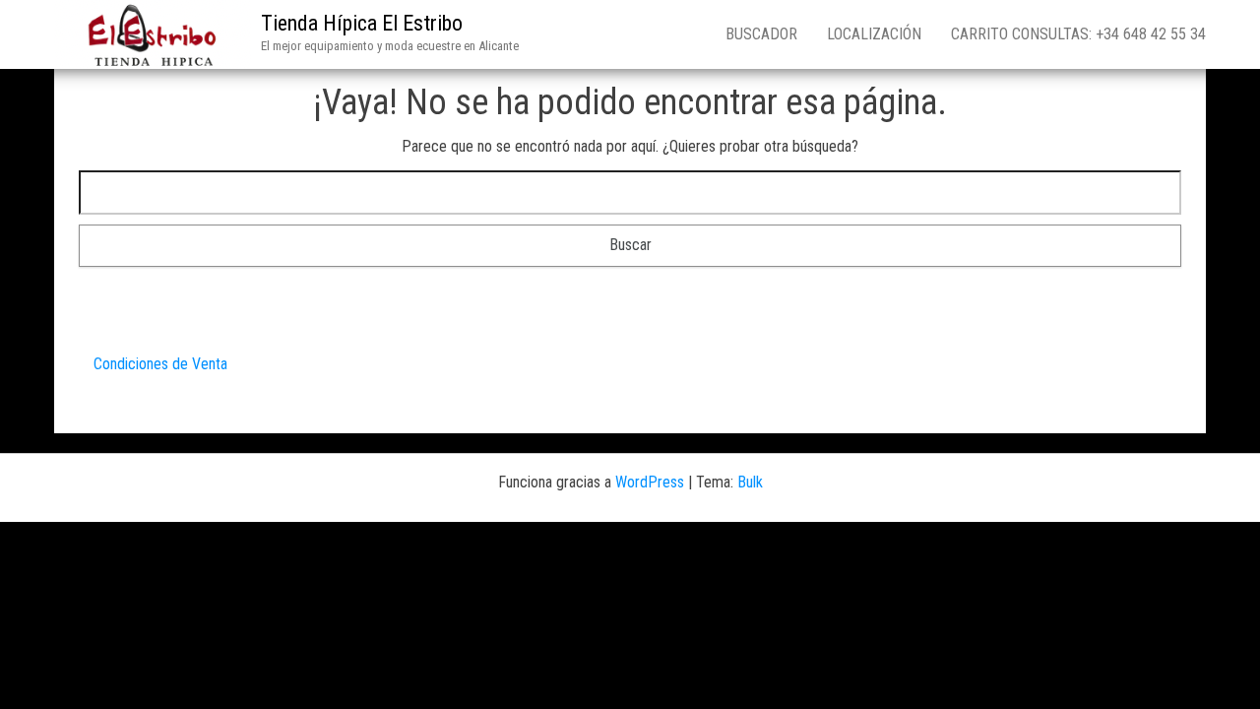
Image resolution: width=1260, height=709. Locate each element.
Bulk (750, 482)
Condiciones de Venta (160, 363)
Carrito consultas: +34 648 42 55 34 (1078, 34)
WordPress (649, 482)
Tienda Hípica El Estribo (362, 23)
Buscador (761, 34)
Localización (874, 34)
